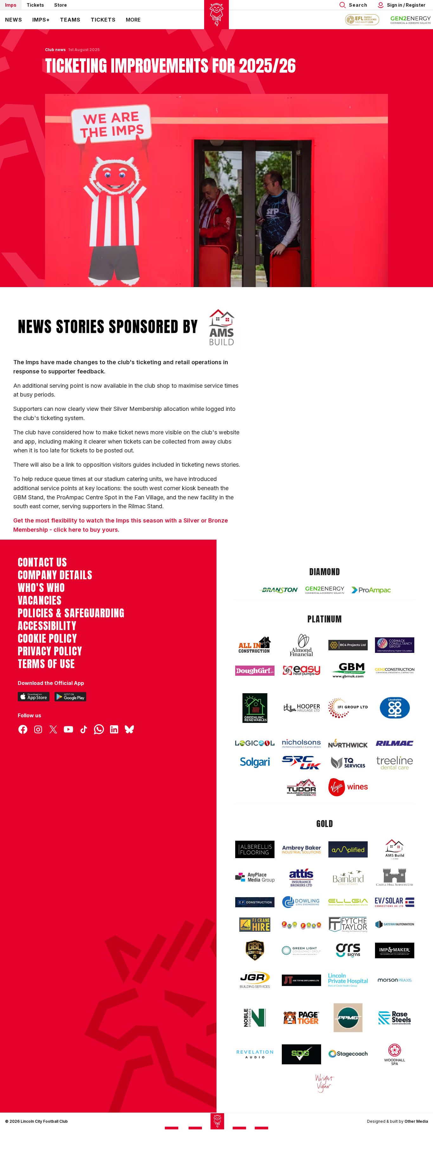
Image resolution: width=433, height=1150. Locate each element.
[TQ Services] (348, 763)
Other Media (416, 1121)
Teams (70, 19)
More (133, 19)
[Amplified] (348, 849)
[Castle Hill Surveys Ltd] (394, 877)
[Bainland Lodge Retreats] (348, 877)
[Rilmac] (394, 743)
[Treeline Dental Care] (394, 763)
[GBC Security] (255, 950)
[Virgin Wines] (348, 787)
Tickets (35, 5)
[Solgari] (255, 763)
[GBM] (348, 671)
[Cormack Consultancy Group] (394, 645)
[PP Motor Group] (348, 1017)
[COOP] (394, 708)
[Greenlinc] (255, 708)
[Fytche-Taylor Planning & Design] (348, 925)
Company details (55, 575)
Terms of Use (46, 664)
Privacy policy (50, 651)
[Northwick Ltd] (348, 743)
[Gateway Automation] (394, 924)
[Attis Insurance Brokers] (301, 877)
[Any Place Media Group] (255, 878)
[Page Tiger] (301, 1018)
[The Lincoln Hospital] (348, 980)
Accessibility (47, 626)
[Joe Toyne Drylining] (301, 980)
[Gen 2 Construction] (394, 670)
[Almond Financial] (301, 645)
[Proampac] (371, 590)
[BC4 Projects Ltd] (348, 645)
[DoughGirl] (255, 671)
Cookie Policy (47, 639)
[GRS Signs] (348, 950)
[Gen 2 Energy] (325, 590)
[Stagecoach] (348, 1054)
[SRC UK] (301, 762)
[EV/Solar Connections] (394, 902)
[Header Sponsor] (411, 19)
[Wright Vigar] (325, 1083)
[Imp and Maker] (394, 951)
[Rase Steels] (394, 1018)
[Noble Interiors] (255, 1018)
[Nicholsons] (301, 743)
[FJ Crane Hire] (255, 925)
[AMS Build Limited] (394, 849)
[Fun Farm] (301, 925)
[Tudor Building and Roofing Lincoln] (301, 787)
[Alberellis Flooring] (255, 849)
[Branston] (278, 590)
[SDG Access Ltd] (301, 1054)
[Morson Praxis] (394, 980)
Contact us (42, 562)
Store (60, 5)
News (13, 19)
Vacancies (39, 600)
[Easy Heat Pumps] (301, 671)
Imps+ (41, 19)
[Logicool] (255, 743)
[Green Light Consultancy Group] (301, 950)
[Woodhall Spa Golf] (394, 1054)
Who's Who (41, 588)
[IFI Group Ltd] (348, 708)
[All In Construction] (255, 645)
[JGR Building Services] (255, 980)
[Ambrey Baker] (301, 849)
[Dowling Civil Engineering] (301, 902)
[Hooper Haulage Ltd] (301, 708)
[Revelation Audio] (255, 1054)
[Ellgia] (348, 902)
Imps (10, 5)
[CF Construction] (255, 902)
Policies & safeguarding (71, 613)
